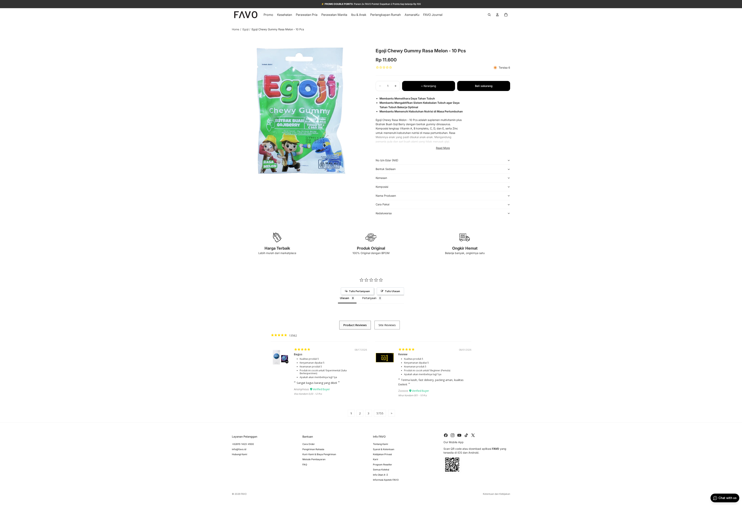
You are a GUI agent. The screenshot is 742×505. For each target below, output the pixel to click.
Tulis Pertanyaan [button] (359, 291)
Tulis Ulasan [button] (392, 291)
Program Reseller (382, 464)
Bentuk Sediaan (386, 169)
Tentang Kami (380, 444)
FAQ (304, 464)
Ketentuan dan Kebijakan (496, 493)
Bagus (298, 354)
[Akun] (497, 14)
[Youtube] (459, 435)
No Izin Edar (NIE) (387, 160)
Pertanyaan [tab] (369, 298)
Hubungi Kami (239, 454)
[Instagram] (452, 435)
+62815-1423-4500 (243, 444)
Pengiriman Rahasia (313, 449)
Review (402, 354)
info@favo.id (239, 449)
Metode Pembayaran (313, 459)
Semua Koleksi (381, 469)
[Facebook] (445, 435)
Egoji (245, 29)
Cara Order (308, 444)
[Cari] (489, 14)
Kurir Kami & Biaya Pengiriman (319, 454)
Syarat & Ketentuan (383, 449)
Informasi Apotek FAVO (386, 479)
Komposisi (382, 186)
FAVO (244, 493)
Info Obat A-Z (380, 474)
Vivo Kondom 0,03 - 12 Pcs (308, 393)
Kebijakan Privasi (382, 454)
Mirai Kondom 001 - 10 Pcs (412, 395)
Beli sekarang (484, 86)
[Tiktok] (466, 435)
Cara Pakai (382, 204)
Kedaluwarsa (384, 213)
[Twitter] (473, 435)
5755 (379, 413)
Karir (375, 459)
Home (235, 29)
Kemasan (381, 177)
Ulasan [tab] (344, 298)
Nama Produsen (386, 195)
